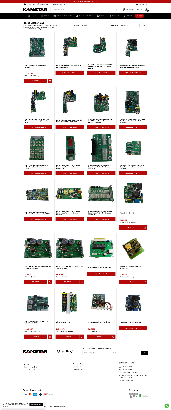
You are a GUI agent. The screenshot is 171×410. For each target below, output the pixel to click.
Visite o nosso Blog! (128, 380)
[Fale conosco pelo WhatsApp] (167, 406)
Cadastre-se (130, 10)
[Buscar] (117, 9)
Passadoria (115, 16)
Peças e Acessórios (52, 25)
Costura (46, 16)
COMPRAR (35, 81)
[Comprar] (50, 81)
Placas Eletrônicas (28, 27)
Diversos (129, 16)
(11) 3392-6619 (44, 4)
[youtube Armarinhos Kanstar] (143, 4)
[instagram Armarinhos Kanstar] (136, 4)
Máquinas (34, 16)
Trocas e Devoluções (29, 370)
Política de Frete (78, 370)
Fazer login (139, 10)
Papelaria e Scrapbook (86, 16)
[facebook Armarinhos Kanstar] (140, 4)
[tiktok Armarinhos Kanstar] (146, 4)
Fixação (102, 16)
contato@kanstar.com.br (59, 4)
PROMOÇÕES (139, 16)
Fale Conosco (77, 367)
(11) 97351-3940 (30, 4)
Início (24, 25)
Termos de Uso (78, 364)
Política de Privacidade (30, 367)
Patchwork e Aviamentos (64, 16)
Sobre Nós (26, 364)
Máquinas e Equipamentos (36, 25)
